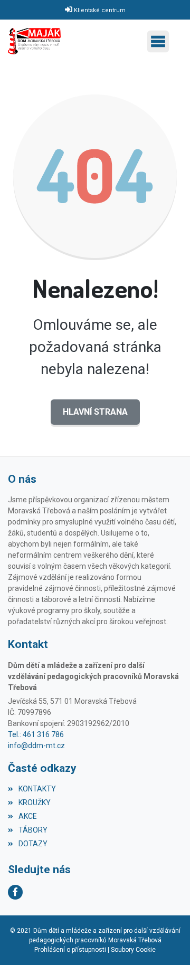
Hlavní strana (95, 412)
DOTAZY (33, 843)
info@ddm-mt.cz (36, 745)
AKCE (27, 816)
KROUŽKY (34, 802)
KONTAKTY (37, 789)
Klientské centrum (100, 10)
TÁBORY (33, 830)
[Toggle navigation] (160, 41)
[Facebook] (15, 892)
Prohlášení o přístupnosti (70, 949)
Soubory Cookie (133, 949)
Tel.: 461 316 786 (36, 734)
